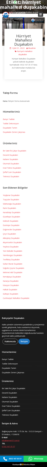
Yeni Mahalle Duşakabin (12, 251)
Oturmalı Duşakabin (11, 163)
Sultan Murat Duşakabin (12, 264)
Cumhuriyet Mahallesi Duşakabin (16, 298)
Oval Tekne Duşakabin (12, 168)
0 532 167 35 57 (8, 446)
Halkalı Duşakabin (10, 289)
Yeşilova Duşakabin (11, 246)
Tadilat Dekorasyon (11, 123)
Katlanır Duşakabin (10, 159)
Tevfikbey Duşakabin (11, 259)
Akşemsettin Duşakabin (12, 242)
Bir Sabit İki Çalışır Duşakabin (14, 151)
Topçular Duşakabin (11, 199)
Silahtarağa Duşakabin (12, 204)
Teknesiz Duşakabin (11, 176)
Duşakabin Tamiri (10, 128)
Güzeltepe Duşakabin (11, 216)
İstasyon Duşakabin (11, 285)
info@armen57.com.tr (11, 440)
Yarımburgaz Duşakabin (12, 255)
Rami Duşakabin (9, 208)
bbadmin (32, 48)
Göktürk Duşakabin (10, 221)
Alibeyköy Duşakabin (11, 238)
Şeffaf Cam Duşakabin (12, 172)
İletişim (24, 341)
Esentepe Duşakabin (11, 225)
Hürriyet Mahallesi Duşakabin (23, 40)
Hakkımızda (10, 341)
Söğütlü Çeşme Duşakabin (13, 268)
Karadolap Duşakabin (11, 212)
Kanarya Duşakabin (11, 281)
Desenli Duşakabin (10, 155)
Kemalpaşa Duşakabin (12, 276)
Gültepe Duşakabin (10, 294)
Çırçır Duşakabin (9, 234)
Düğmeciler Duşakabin (12, 229)
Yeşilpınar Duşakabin (11, 195)
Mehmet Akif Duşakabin (12, 272)
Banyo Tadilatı (9, 119)
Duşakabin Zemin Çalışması (14, 132)
